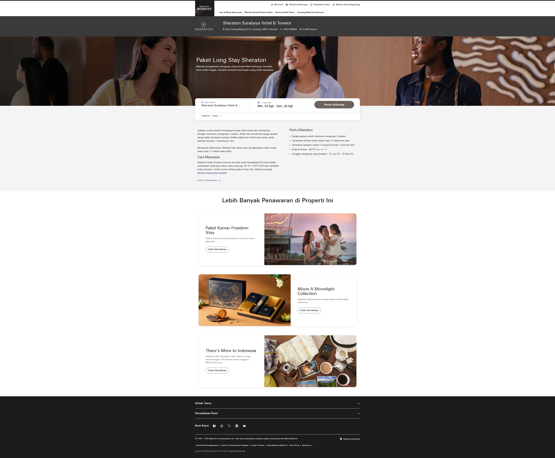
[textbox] (224, 107)
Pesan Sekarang (334, 104)
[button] (296, 4)
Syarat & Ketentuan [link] (207, 180)
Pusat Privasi (258, 445)
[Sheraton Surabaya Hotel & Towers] (203, 26)
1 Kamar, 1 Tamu (209, 116)
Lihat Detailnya (217, 249)
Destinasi (210, 102)
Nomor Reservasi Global (212, 173)
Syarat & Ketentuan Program (234, 445)
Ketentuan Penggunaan (207, 445)
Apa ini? (320, 150)
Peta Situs (294, 445)
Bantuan (306, 445)
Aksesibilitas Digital (276, 445)
